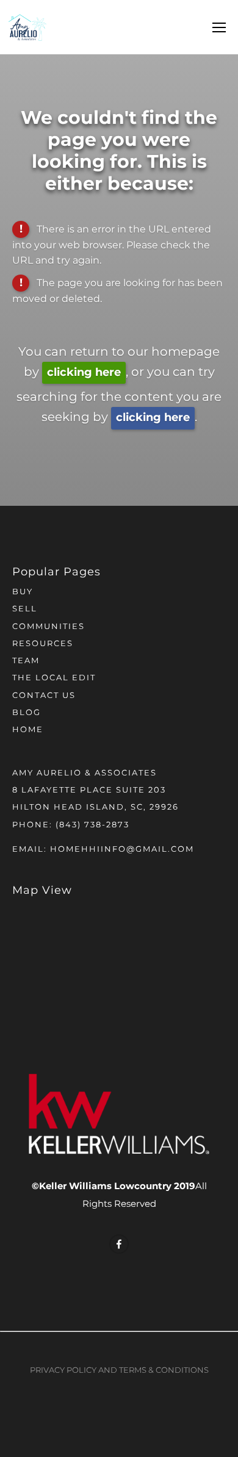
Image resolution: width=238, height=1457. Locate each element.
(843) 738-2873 (92, 825)
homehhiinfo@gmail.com (122, 849)
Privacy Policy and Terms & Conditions (119, 1370)
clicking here (84, 372)
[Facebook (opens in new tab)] (119, 1244)
